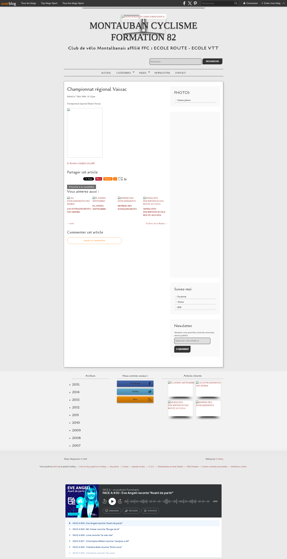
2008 (76, 438)
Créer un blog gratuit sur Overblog (92, 466)
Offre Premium (192, 466)
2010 (76, 423)
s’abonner (114, 511)
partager (133, 511)
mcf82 (54, 466)
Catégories (122, 73)
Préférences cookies (239, 466)
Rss (135, 399)
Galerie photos (184, 100)
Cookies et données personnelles (215, 466)
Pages (141, 73)
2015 (76, 384)
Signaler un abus (138, 466)
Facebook (182, 296)
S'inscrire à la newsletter (81, 187)
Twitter (181, 301)
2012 (76, 407)
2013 (76, 400)
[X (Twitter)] (190, 3)
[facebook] (184, 3)
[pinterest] (195, 3)
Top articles (114, 466)
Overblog (219, 458)
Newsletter (162, 72)
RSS (179, 307)
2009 (76, 430)
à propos (152, 511)
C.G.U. (152, 466)
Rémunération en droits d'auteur (170, 466)
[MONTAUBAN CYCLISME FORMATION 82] (143, 16)
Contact (180, 72)
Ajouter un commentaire (94, 240)
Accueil (106, 72)
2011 (75, 415)
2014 (76, 392)
